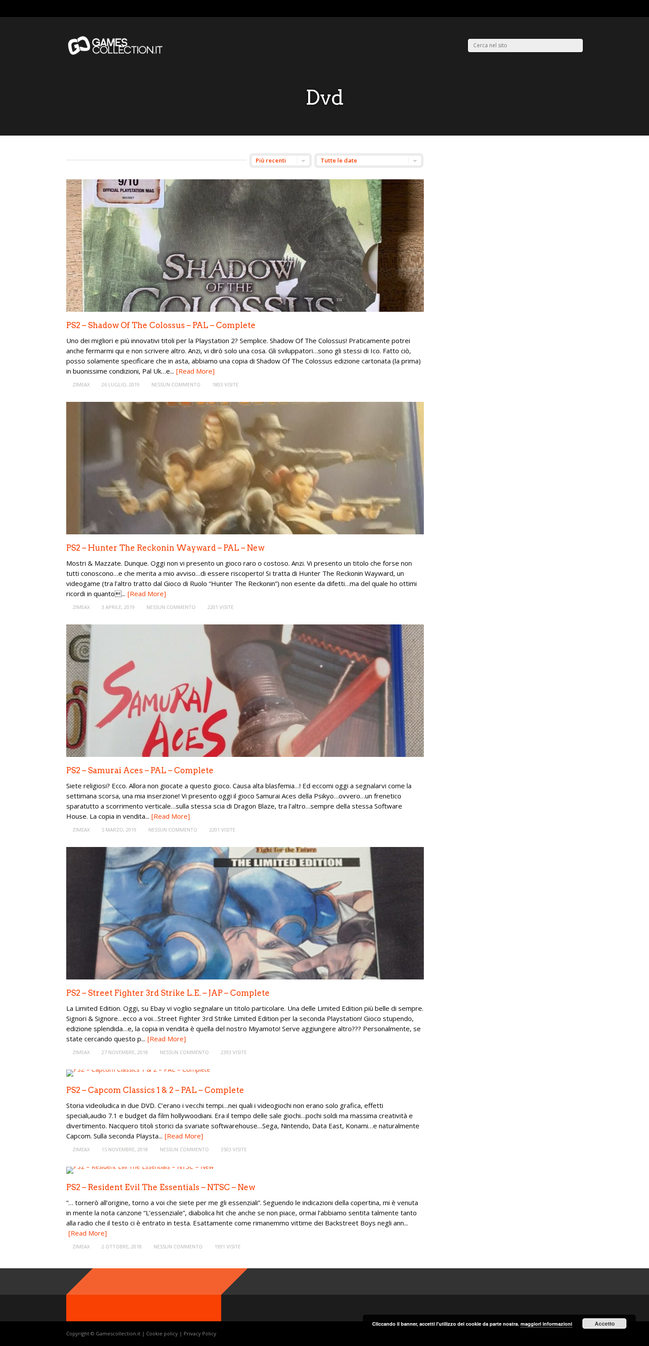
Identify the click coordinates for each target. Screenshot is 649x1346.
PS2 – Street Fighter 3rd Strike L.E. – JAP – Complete (168, 993)
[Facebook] (569, 9)
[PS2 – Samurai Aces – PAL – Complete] (245, 754)
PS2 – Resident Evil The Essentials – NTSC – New (160, 1187)
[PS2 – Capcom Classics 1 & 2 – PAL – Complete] (138, 1069)
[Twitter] (558, 9)
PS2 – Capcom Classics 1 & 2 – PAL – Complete (155, 1090)
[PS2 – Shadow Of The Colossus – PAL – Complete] (245, 309)
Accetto (605, 1323)
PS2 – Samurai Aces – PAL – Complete (140, 770)
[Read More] (195, 371)
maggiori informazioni (546, 1323)
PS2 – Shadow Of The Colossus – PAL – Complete (161, 325)
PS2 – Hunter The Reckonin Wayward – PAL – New (165, 547)
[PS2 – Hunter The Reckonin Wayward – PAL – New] (245, 532)
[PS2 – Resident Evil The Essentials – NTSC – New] (140, 1166)
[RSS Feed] (547, 9)
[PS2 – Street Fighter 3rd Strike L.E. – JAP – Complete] (245, 977)
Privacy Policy (200, 1333)
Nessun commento (175, 384)
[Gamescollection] (116, 53)
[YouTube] (580, 9)
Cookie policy (162, 1333)
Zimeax (81, 384)
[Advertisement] (511, 215)
